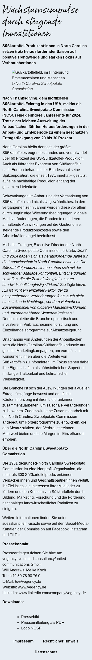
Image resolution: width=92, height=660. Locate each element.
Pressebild (30, 617)
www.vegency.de (32, 587)
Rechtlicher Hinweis (61, 641)
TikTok (15, 535)
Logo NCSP (31, 628)
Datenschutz (46, 652)
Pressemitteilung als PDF (42, 622)
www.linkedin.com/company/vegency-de (52, 593)
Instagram (79, 529)
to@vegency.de (28, 581)
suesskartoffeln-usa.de (21, 523)
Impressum (23, 641)
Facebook (60, 529)
